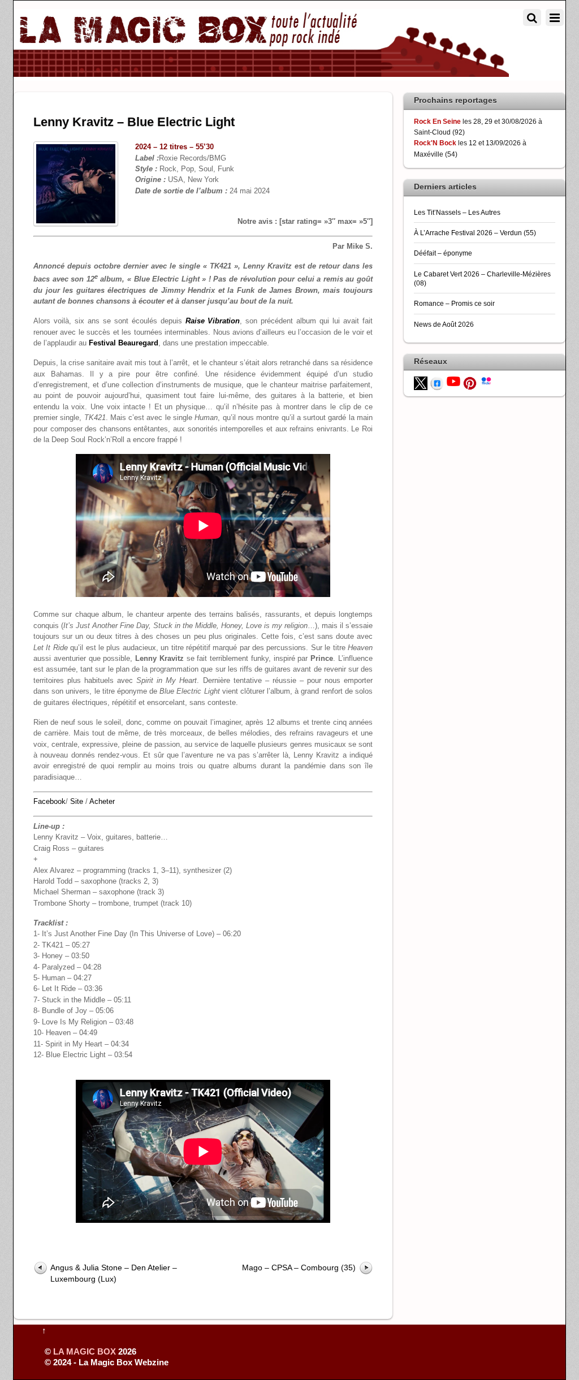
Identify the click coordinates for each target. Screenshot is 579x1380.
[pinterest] (470, 382)
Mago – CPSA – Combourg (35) (299, 1267)
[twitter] (420, 382)
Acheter (102, 801)
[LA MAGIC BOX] (261, 72)
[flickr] (486, 379)
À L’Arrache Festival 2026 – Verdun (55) (475, 232)
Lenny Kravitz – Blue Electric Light (134, 122)
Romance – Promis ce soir (454, 303)
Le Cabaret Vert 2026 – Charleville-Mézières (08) (482, 278)
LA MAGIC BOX (84, 1351)
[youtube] (453, 380)
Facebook (49, 801)
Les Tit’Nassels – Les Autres (457, 212)
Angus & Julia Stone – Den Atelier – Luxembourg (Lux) (113, 1273)
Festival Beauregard (123, 343)
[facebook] (437, 382)
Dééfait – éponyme (443, 253)
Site (76, 801)
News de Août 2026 (444, 324)
